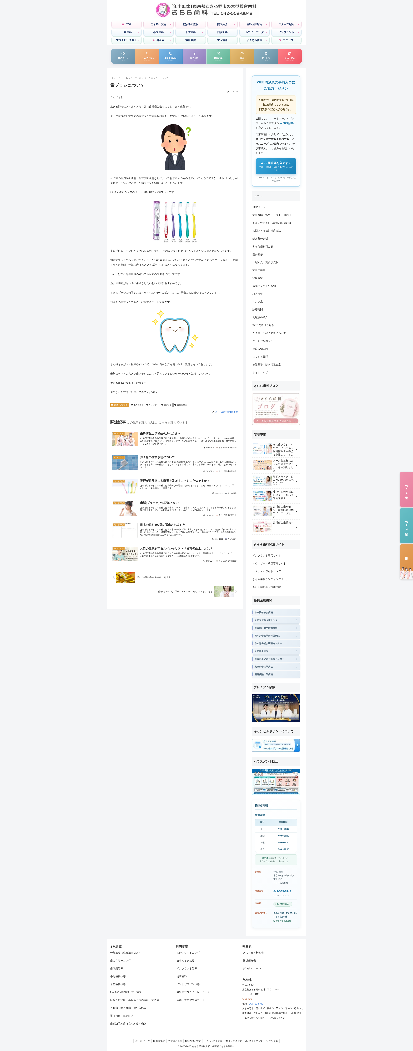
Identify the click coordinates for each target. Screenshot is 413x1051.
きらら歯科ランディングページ (270, 579)
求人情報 (257, 293)
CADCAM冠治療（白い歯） (126, 992)
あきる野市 (138, 405)
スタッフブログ (121, 405)
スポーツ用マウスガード (190, 1000)
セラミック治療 (185, 960)
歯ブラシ (168, 405)
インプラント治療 (186, 968)
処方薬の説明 (260, 238)
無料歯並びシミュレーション (193, 992)
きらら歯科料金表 (262, 246)
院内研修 (257, 254)
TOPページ (259, 207)
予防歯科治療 (118, 984)
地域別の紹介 (260, 317)
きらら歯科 (153, 405)
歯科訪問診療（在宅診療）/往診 (128, 1023)
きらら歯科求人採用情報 (266, 587)
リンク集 (257, 301)
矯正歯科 (181, 976)
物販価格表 (249, 960)
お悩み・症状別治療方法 (266, 230)
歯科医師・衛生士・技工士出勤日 (271, 215)
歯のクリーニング (120, 960)
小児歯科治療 (118, 976)
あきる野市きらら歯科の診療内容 (271, 223)
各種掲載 (160, 1041)
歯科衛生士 (182, 405)
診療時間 (257, 309)
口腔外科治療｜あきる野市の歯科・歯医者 (134, 1000)
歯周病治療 (116, 968)
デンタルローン (252, 968)
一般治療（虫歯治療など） (125, 952)
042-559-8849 (282, 891)
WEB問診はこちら (263, 325)
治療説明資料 (260, 348)
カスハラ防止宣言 (213, 1041)
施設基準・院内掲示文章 (266, 364)
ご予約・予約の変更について (269, 333)
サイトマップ (260, 372)
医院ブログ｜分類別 (264, 285)
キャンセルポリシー (264, 341)
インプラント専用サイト (266, 555)
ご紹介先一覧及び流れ (265, 262)
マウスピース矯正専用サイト (269, 563)
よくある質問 (260, 356)
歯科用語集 (258, 270)
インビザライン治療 (188, 984)
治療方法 (257, 278)
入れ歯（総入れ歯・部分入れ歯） (129, 1007)
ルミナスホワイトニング (266, 571)
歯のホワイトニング (188, 952)
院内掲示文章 (194, 1041)
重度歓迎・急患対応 (121, 1015)
